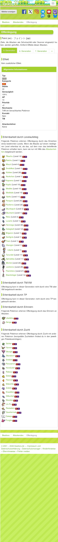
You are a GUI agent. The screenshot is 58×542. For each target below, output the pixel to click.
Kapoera (9, 180)
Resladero (10, 408)
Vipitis (8, 196)
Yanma (9, 347)
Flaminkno (10, 271)
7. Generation (41, 51)
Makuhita (10, 383)
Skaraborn (10, 355)
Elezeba (9, 400)
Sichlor (9, 343)
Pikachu (9, 156)
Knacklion (10, 392)
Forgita (9, 420)
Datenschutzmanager (31, 448)
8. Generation (25, 51)
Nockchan (10, 176)
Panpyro (9, 200)
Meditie (9, 188)
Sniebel (9, 359)
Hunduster (10, 367)
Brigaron (9, 233)
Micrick (9, 262)
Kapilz (8, 184)
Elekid (8, 375)
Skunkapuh (11, 208)
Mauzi (8, 164)
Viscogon (10, 245)
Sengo (8, 322)
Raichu (9, 160)
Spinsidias (10, 258)
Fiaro (8, 241)
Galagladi (10, 229)
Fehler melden (23, 451)
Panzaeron (10, 363)
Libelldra (9, 318)
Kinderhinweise (49, 448)
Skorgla (9, 351)
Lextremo (10, 266)
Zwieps (9, 416)
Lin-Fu (8, 404)
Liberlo (10, 250)
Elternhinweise (9, 451)
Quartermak (11, 412)
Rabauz (9, 371)
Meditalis (9, 192)
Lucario (9, 220)
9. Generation (9, 50)
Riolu (8, 216)
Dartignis (9, 237)
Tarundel (9, 254)
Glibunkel (10, 396)
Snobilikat (10, 168)
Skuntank (10, 212)
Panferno (10, 204)
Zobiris (9, 388)
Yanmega (10, 224)
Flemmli (9, 379)
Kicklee (9, 172)
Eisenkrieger (11, 275)
